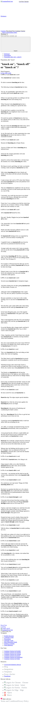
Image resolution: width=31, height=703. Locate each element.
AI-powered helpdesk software (12, 664)
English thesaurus (9, 636)
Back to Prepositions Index (9, 32)
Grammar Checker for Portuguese (13, 657)
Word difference (8, 645)
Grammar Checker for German (12, 654)
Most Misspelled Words (10, 642)
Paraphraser (7, 676)
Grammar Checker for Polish (12, 659)
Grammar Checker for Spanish (12, 652)
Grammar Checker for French (12, 655)
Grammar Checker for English (12, 651)
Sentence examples (9, 643)
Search (15, 50)
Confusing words (9, 637)
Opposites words (8, 640)
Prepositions (7, 55)
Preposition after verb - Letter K (12, 57)
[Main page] (7, 1)
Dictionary (7, 54)
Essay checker (9, 674)
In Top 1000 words (6, 73)
